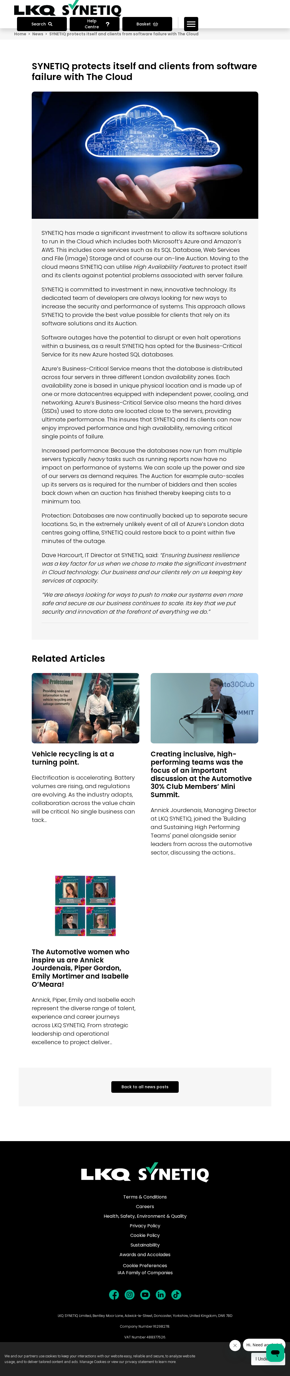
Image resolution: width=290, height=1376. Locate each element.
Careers (145, 1206)
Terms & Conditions (145, 1197)
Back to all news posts (145, 1087)
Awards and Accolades (145, 1254)
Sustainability (145, 1245)
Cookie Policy (145, 1235)
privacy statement (139, 1362)
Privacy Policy (145, 1226)
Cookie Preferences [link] (145, 1265)
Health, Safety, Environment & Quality (145, 1216)
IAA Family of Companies (145, 1272)
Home (20, 34)
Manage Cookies (93, 1362)
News (37, 34)
